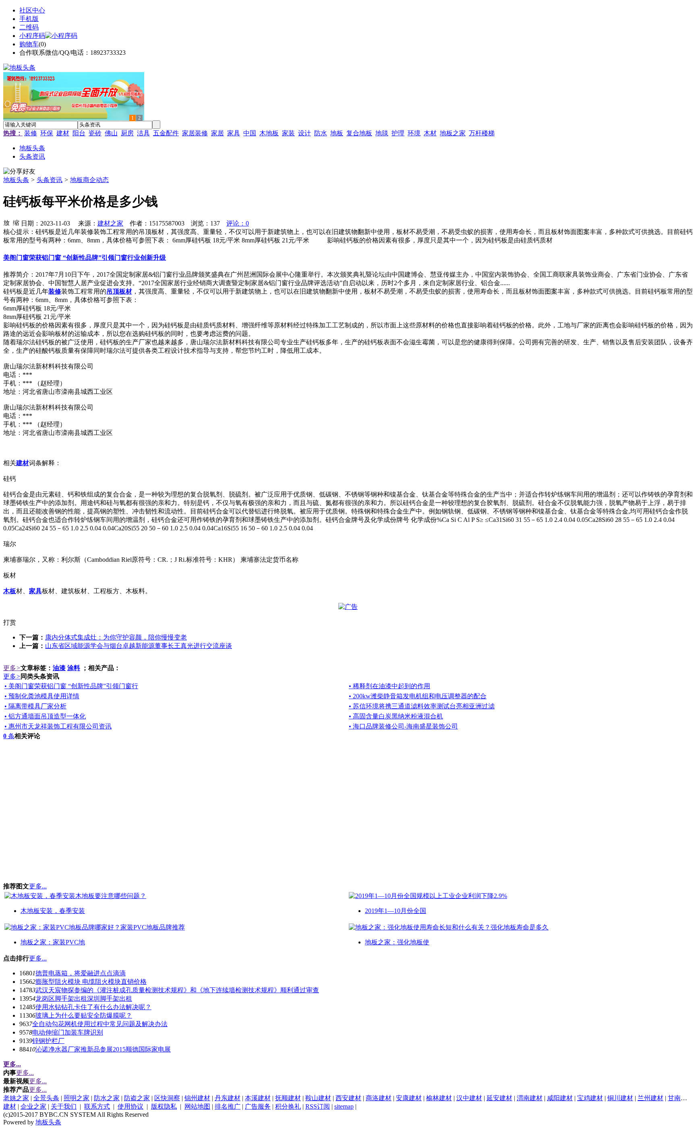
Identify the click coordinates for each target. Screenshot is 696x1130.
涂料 (73, 667)
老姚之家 (16, 1098)
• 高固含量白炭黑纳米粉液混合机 (396, 716)
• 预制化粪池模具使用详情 (41, 696)
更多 (12, 667)
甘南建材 (681, 1098)
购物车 (29, 44)
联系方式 (97, 1106)
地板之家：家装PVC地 (53, 942)
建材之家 (110, 223)
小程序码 (32, 35)
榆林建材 (439, 1098)
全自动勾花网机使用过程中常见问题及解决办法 (100, 1023)
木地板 (269, 133)
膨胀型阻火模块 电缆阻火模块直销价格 (91, 981)
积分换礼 (288, 1106)
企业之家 (33, 1106)
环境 (414, 133)
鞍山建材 (318, 1098)
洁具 (143, 133)
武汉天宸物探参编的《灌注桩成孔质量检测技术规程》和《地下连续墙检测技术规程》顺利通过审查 (177, 990)
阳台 (78, 133)
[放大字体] (6, 222)
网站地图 (197, 1106)
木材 (430, 133)
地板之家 (453, 133)
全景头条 (46, 1098)
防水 (320, 133)
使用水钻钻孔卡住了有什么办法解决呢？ (93, 1007)
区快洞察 (167, 1098)
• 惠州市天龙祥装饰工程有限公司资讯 (58, 726)
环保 (46, 133)
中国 (249, 133)
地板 (336, 133)
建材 (62, 133)
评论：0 (237, 223)
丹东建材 (227, 1098)
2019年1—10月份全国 (395, 910)
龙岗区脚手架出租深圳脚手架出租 (83, 998)
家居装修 (195, 133)
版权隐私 (164, 1106)
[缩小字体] (16, 222)
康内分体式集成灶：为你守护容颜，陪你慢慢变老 (116, 637)
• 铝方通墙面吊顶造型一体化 (45, 716)
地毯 (381, 133)
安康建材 (409, 1098)
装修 (30, 133)
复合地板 (359, 133)
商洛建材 (379, 1098)
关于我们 (64, 1106)
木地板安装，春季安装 (53, 910)
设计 (304, 133)
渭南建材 (530, 1098)
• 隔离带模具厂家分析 (35, 706)
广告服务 (258, 1106)
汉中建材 (469, 1098)
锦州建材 (197, 1098)
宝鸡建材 (590, 1098)
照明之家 (76, 1098)
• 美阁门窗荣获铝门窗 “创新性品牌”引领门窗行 (71, 686)
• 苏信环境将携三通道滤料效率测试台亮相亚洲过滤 (422, 706)
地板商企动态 (89, 179)
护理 (398, 133)
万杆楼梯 (482, 133)
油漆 (59, 667)
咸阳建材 (560, 1098)
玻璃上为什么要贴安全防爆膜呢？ (83, 1015)
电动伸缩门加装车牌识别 (67, 1032)
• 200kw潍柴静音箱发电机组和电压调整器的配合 (418, 696)
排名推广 (227, 1106)
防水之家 (107, 1098)
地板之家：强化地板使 (397, 942)
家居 (217, 133)
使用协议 (130, 1106)
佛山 (111, 133)
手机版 (29, 18)
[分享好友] (19, 172)
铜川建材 (620, 1098)
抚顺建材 (288, 1098)
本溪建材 (258, 1098)
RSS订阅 (317, 1106)
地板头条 (16, 179)
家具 (233, 133)
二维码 (29, 27)
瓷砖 (95, 133)
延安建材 (499, 1098)
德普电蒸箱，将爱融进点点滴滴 (80, 973)
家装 (288, 133)
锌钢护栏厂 (48, 1040)
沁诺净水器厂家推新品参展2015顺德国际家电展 (103, 1049)
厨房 (127, 133)
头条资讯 (49, 179)
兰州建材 (650, 1098)
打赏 (9, 622)
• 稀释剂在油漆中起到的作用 (389, 686)
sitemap (344, 1106)
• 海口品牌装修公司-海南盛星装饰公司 (403, 726)
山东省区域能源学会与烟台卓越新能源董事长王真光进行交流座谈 (138, 645)
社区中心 (32, 10)
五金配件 (166, 133)
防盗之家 (137, 1098)
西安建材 (348, 1098)
